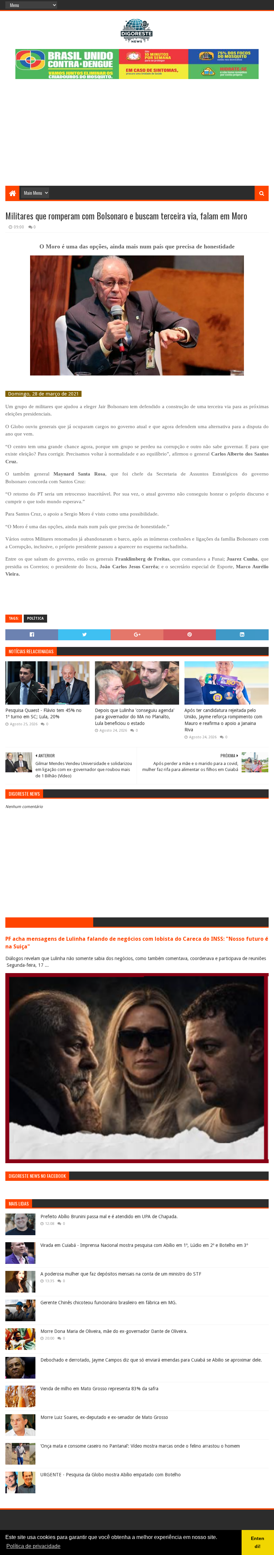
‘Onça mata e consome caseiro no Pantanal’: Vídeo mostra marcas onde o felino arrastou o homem (140, 1446)
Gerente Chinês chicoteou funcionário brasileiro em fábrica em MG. (108, 1302)
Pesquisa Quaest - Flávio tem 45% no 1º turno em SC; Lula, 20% (43, 714)
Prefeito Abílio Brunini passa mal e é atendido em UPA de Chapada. (109, 1216)
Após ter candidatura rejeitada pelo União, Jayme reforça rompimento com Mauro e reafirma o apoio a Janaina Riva (223, 720)
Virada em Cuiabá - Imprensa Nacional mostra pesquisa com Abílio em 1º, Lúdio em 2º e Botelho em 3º (144, 1245)
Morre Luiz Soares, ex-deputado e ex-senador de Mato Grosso (104, 1417)
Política (35, 618)
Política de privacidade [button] (33, 1546)
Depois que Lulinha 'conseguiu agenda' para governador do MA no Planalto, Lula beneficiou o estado (134, 717)
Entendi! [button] (257, 1542)
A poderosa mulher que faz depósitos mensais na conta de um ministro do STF (120, 1274)
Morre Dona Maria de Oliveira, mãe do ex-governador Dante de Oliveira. (113, 1331)
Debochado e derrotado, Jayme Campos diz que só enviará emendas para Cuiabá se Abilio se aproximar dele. (151, 1360)
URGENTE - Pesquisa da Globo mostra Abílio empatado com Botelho (110, 1474)
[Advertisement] (137, 135)
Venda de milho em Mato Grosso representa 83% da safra (99, 1388)
